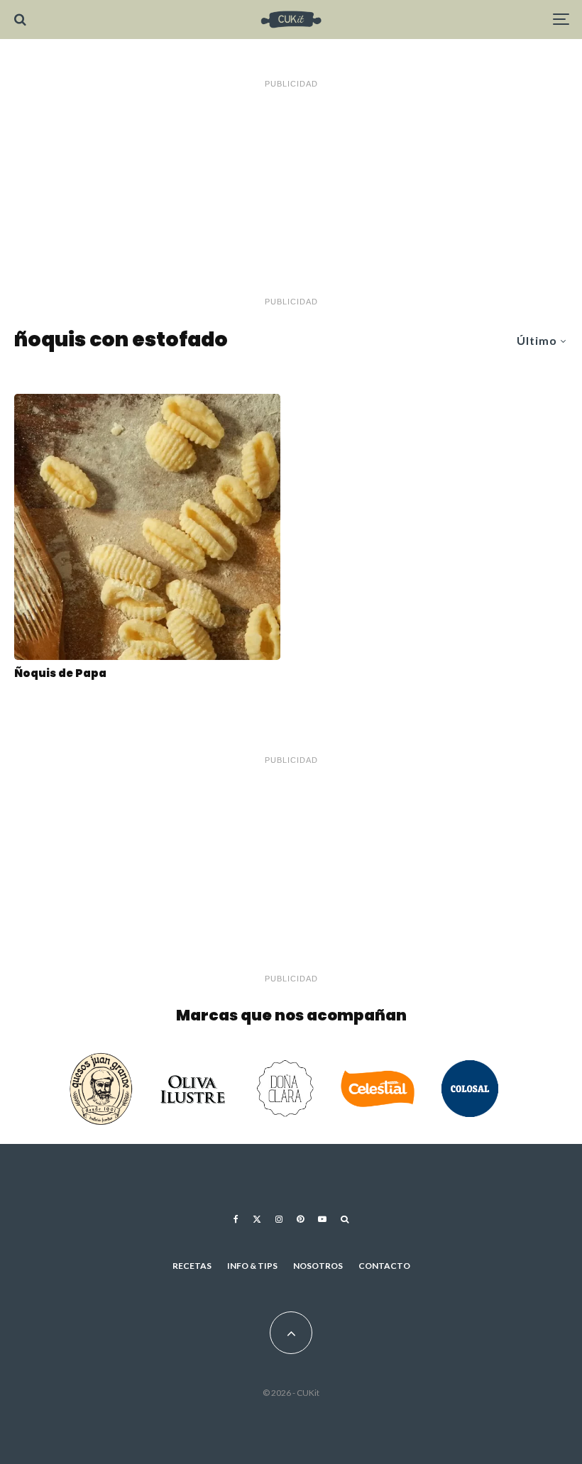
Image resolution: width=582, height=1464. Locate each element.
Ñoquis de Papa (60, 673)
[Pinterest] (300, 1219)
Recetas (192, 1265)
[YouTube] (322, 1219)
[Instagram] (279, 1219)
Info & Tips (252, 1265)
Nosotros (318, 1265)
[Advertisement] (291, 193)
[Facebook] (236, 1219)
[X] (257, 1219)
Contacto (384, 1265)
